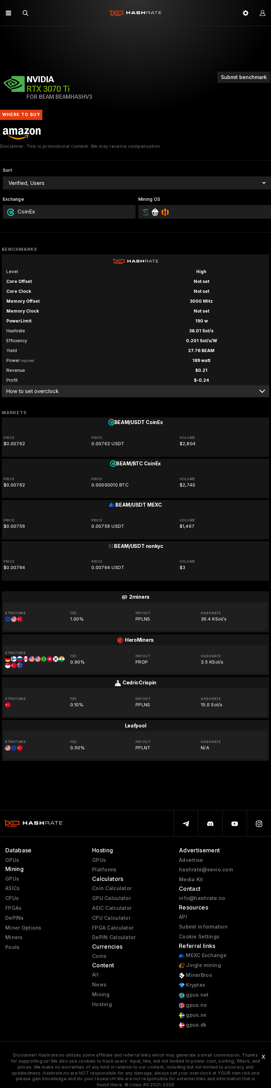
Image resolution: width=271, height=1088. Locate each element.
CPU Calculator (111, 918)
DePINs (14, 918)
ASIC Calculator (112, 908)
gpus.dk (195, 1025)
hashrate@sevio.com (206, 869)
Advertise (191, 860)
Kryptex (195, 985)
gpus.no (196, 1005)
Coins (99, 956)
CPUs (12, 898)
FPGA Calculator (112, 928)
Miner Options (23, 928)
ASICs (12, 888)
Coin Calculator (112, 888)
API (183, 917)
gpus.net (197, 995)
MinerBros (198, 975)
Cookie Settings (199, 936)
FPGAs (13, 908)
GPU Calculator (111, 898)
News (99, 984)
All (95, 975)
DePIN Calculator (114, 937)
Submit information (203, 927)
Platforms (104, 869)
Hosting (102, 1004)
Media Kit (191, 879)
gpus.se (195, 1015)
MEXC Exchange (206, 955)
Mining (101, 994)
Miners (14, 937)
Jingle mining (203, 965)
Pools (12, 947)
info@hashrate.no (202, 898)
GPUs (12, 860)
